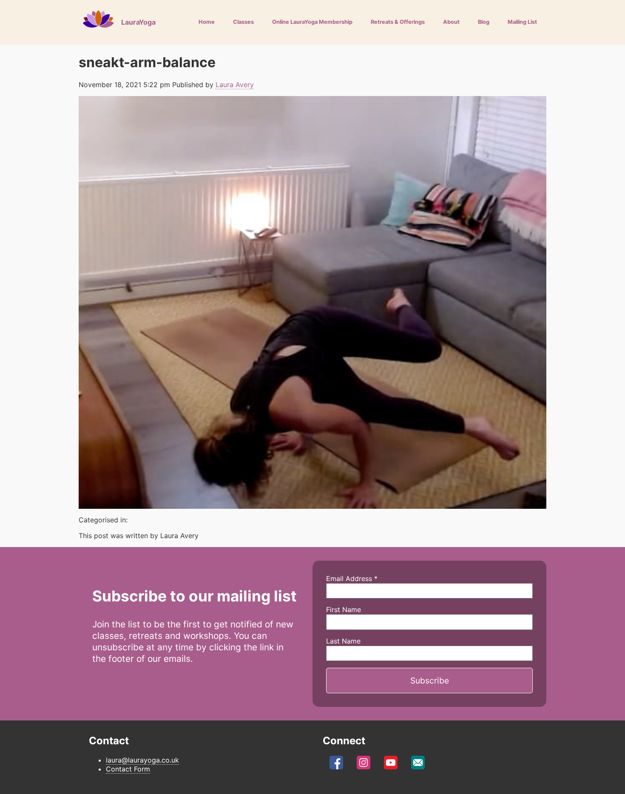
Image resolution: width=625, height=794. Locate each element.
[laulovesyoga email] (418, 764)
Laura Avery (235, 84)
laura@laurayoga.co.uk (142, 760)
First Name (343, 609)
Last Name (343, 641)
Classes (243, 22)
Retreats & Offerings (398, 22)
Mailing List (522, 22)
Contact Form (128, 769)
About (451, 22)
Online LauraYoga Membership (312, 22)
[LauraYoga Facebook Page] (336, 764)
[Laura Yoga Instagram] (363, 764)
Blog (483, 22)
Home (207, 22)
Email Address (352, 578)
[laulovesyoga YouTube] (391, 764)
